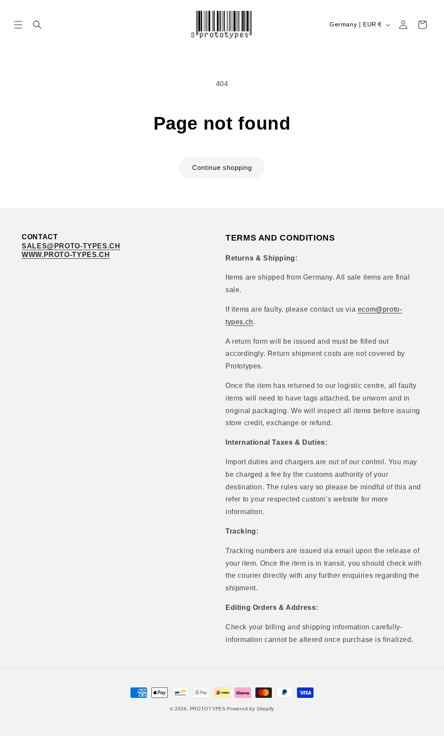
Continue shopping (222, 167)
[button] (18, 24)
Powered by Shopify (250, 708)
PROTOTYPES (207, 708)
